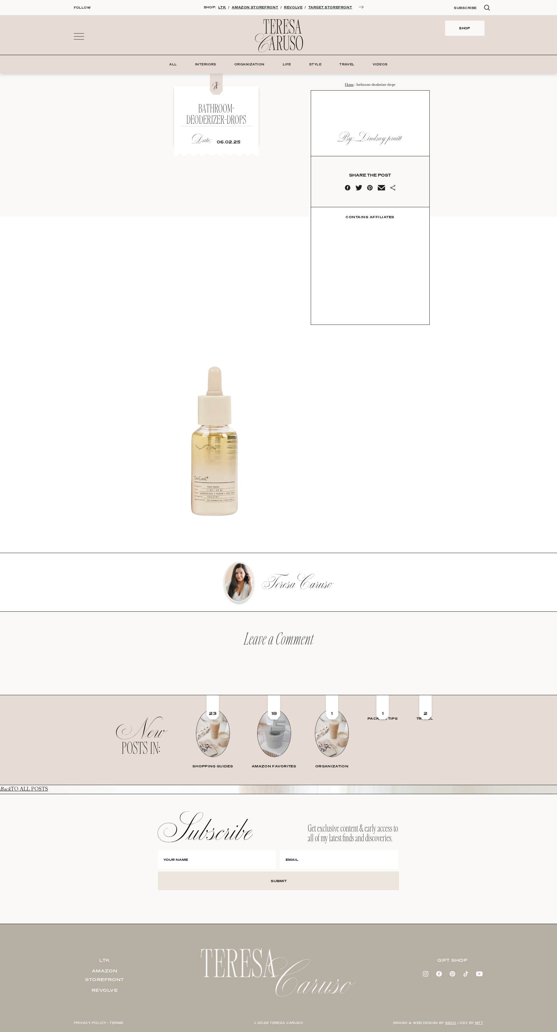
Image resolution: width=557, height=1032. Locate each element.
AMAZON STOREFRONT (255, 7)
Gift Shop (452, 960)
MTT (479, 1023)
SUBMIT (279, 881)
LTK (222, 7)
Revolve (105, 990)
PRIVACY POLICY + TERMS (98, 1023)
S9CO (450, 1023)
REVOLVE (293, 7)
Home (349, 85)
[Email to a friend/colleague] (381, 189)
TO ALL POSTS (24, 789)
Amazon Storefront (104, 975)
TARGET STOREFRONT (330, 7)
